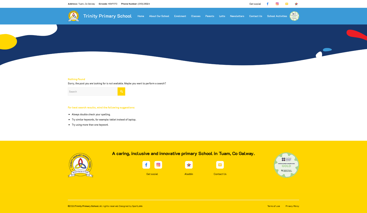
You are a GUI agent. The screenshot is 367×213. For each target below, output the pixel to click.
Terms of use (273, 206)
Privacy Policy (292, 206)
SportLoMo (137, 206)
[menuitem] (141, 16)
